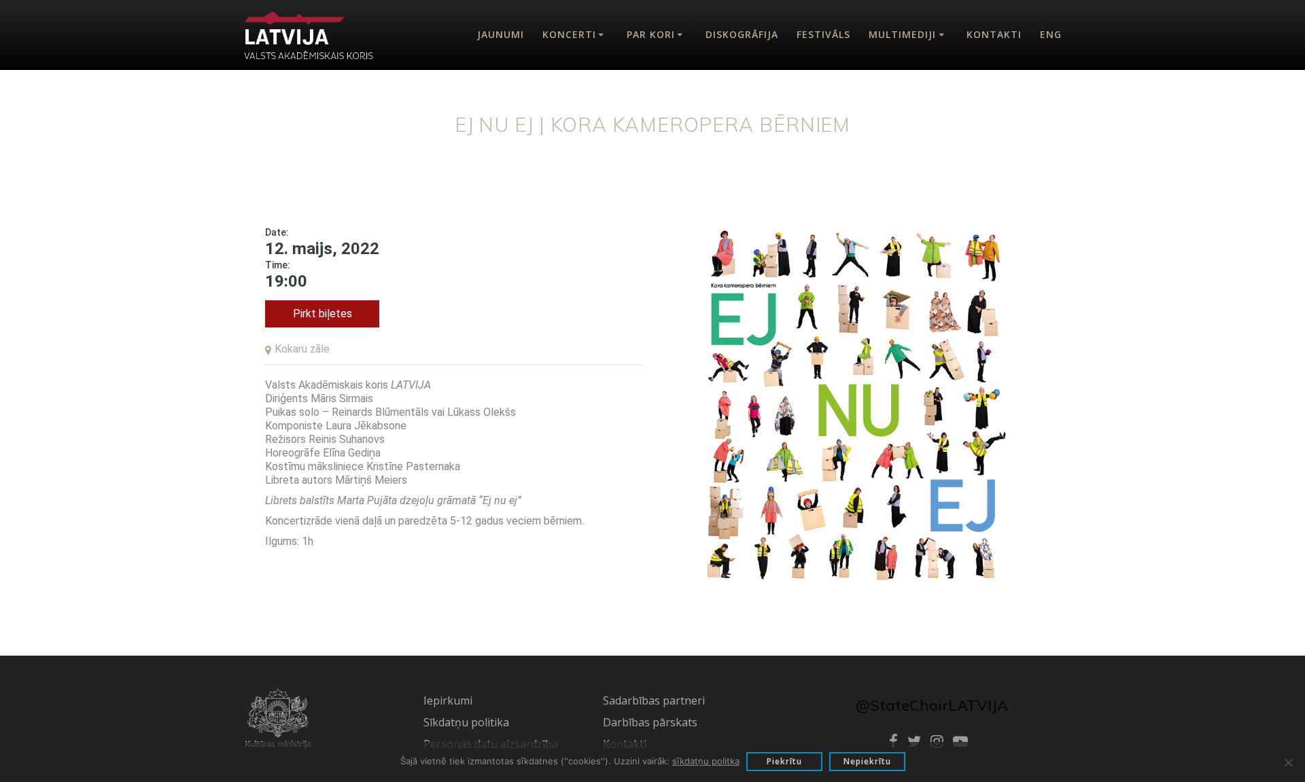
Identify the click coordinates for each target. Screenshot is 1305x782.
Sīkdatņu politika (466, 722)
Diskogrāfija (742, 34)
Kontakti (994, 34)
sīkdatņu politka (706, 761)
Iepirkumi (447, 700)
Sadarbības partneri (654, 700)
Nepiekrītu (867, 761)
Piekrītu (784, 761)
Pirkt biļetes (322, 313)
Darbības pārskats (650, 722)
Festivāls (823, 34)
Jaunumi (500, 34)
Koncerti (569, 34)
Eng (1051, 34)
